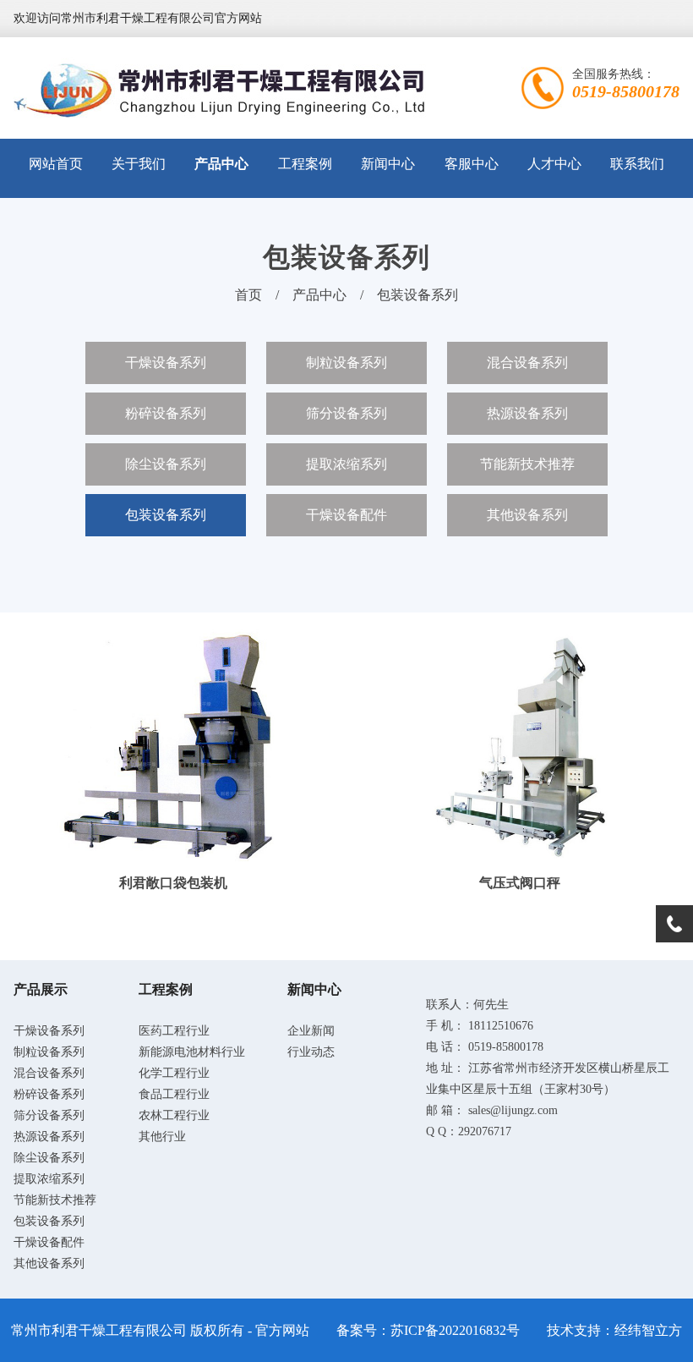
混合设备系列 (527, 362)
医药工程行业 (174, 1030)
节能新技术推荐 (527, 464)
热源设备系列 (527, 413)
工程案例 (305, 164)
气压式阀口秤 (519, 883)
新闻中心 (388, 164)
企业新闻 (311, 1030)
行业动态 (311, 1052)
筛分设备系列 (346, 413)
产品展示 (41, 989)
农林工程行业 (174, 1115)
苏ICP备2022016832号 (455, 1330)
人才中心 (554, 164)
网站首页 (56, 164)
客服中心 (472, 164)
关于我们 (139, 164)
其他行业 (162, 1136)
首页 (248, 295)
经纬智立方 (648, 1330)
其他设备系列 (527, 515)
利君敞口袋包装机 (173, 883)
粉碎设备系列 (165, 413)
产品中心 (221, 164)
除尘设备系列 (165, 464)
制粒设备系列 (346, 362)
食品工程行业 (174, 1094)
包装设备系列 (417, 295)
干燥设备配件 (346, 515)
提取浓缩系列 (346, 464)
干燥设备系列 (165, 362)
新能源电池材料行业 (192, 1052)
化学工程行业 (174, 1073)
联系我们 (637, 164)
